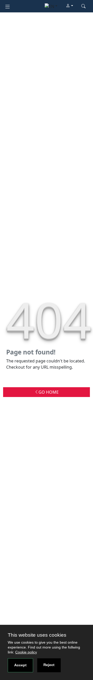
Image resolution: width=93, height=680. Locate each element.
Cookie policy (26, 652)
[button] (69, 6)
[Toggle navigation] (7, 6)
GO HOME (48, 392)
